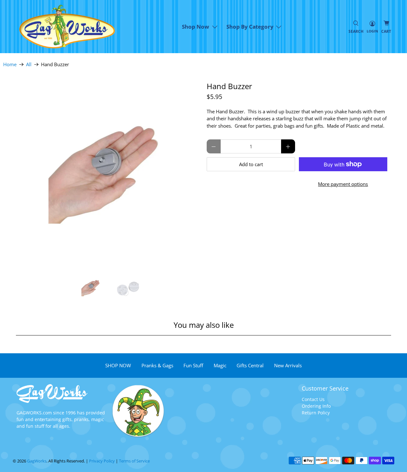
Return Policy (316, 413)
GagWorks (36, 461)
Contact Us (313, 399)
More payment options (343, 184)
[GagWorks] (67, 26)
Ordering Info (316, 406)
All (28, 64)
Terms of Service (134, 461)
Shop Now (195, 26)
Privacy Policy (102, 461)
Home (10, 64)
